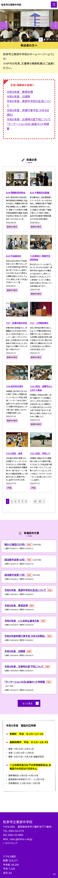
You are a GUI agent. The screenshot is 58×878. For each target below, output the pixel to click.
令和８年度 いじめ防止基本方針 (22, 620)
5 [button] (56, 39)
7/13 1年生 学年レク (40, 453)
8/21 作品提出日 (13, 255)
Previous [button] (4, 25)
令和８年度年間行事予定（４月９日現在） (25, 636)
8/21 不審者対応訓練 (39, 192)
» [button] (43, 501)
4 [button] (53, 39)
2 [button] (47, 39)
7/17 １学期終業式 (39, 322)
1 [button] (44, 39)
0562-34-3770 (16, 831)
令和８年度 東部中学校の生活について (25, 590)
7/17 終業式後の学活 (16, 322)
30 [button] (40, 501)
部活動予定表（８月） (15, 559)
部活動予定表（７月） (15, 575)
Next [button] (54, 25)
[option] (29, 25)
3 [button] (50, 39)
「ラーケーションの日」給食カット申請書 (25, 682)
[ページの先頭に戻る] (54, 874)
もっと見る (27, 703)
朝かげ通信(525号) (15, 544)
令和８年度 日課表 (15, 651)
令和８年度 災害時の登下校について (24, 666)
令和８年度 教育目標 (16, 605)
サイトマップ (11, 843)
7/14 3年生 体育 (14, 453)
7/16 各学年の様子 (14, 386)
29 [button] (35, 501)
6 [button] (26, 501)
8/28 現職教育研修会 (15, 192)
